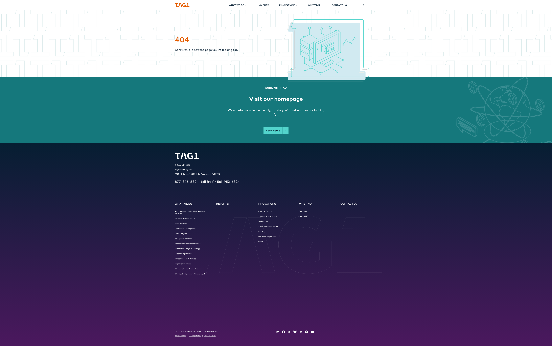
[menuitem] (277, 332)
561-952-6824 (228, 181)
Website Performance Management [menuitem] (190, 274)
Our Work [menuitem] (303, 216)
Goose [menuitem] (260, 241)
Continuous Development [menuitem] (185, 228)
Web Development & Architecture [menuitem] (189, 269)
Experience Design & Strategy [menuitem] (187, 248)
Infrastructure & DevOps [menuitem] (185, 258)
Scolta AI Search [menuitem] (265, 211)
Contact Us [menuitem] (348, 203)
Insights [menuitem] (222, 203)
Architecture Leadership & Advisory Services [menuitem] (190, 212)
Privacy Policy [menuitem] (210, 335)
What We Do (236, 5)
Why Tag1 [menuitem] (305, 203)
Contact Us (339, 5)
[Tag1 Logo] (187, 156)
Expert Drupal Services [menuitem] (184, 253)
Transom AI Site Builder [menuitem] (268, 216)
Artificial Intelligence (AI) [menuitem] (185, 218)
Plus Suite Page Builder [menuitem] (267, 236)
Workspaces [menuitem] (263, 221)
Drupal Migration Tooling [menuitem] (268, 226)
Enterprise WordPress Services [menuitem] (188, 243)
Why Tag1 (314, 5)
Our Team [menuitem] (303, 211)
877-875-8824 (187, 181)
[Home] (182, 5)
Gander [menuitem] (261, 231)
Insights (263, 5)
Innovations (287, 5)
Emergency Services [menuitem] (183, 238)
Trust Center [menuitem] (180, 335)
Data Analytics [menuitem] (181, 233)
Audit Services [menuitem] (181, 223)
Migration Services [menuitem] (183, 264)
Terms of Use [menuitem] (195, 335)
